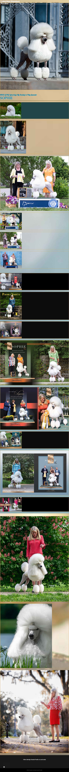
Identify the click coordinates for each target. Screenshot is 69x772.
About (29, 2)
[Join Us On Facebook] (6, 765)
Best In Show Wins (55, 2)
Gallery (33, 2)
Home (25, 2)
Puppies (38, 7)
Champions (44, 2)
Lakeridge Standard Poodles (10, 2)
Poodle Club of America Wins (29, 7)
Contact (38, 2)
